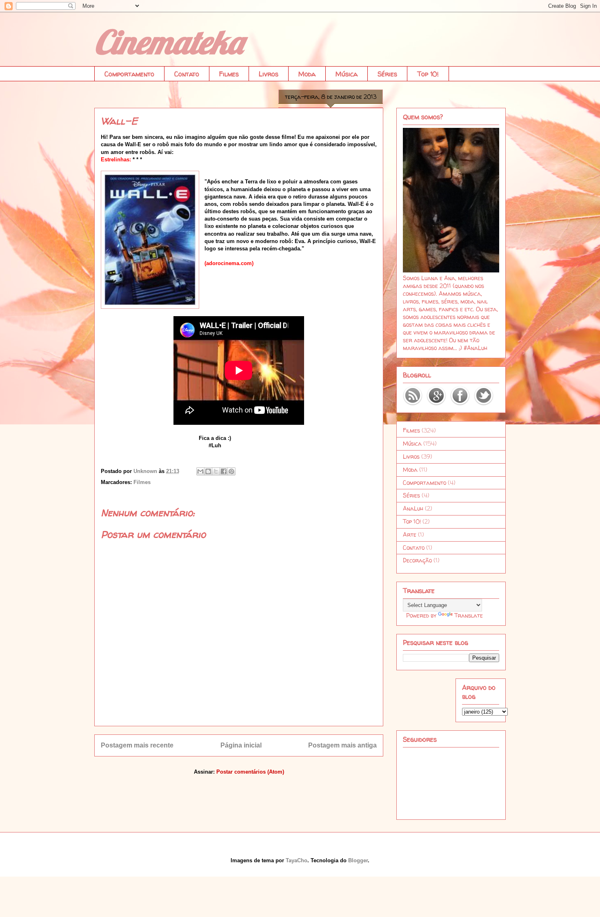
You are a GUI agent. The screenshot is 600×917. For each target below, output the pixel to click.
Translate (468, 615)
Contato (186, 73)
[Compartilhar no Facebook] (224, 471)
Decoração (417, 560)
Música (347, 73)
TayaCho (296, 860)
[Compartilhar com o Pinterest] (231, 471)
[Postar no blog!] (208, 471)
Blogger (358, 860)
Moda (307, 73)
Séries (387, 73)
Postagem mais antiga (342, 745)
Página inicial (241, 745)
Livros (268, 73)
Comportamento (129, 73)
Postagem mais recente (137, 745)
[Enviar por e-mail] (200, 471)
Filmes (229, 73)
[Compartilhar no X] (216, 471)
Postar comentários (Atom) (250, 772)
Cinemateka (168, 41)
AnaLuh (413, 508)
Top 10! (428, 73)
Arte (409, 534)
